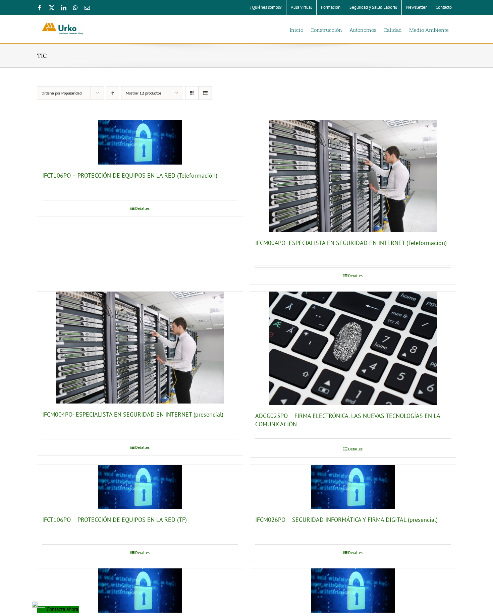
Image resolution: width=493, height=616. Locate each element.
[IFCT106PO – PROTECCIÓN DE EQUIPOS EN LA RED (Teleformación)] (140, 142)
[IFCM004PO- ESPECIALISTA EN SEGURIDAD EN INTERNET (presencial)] (140, 347)
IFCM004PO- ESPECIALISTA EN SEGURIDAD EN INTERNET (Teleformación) (351, 243)
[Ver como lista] (205, 93)
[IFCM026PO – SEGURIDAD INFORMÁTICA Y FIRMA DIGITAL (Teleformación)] (353, 590)
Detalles (142, 208)
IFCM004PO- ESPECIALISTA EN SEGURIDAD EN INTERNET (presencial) (132, 414)
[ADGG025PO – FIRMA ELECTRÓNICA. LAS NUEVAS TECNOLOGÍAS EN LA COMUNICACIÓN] (353, 348)
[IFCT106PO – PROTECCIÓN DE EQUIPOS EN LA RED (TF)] (140, 487)
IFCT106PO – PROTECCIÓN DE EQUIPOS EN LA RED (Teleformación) (129, 175)
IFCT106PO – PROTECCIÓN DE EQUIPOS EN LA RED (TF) (114, 519)
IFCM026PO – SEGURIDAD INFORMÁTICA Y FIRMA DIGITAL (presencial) (346, 519)
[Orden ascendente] (112, 93)
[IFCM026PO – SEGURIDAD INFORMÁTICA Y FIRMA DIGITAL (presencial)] (353, 487)
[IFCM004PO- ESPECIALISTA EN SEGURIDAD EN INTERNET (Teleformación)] (353, 176)
